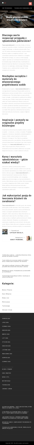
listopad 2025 (6, 349)
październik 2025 (7, 353)
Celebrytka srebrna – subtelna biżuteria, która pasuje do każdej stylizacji (16, 255)
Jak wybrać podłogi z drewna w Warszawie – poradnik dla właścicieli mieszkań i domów (16, 266)
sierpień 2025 (6, 357)
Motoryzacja (6, 302)
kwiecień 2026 (6, 330)
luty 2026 (5, 338)
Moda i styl (5, 298)
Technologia (6, 306)
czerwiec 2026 (6, 326)
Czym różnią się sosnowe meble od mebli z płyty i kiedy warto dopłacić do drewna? (15, 260)
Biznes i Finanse (7, 290)
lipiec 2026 (5, 322)
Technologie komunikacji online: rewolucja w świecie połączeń (16, 276)
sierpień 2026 (6, 318)
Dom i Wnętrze (6, 294)
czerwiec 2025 (6, 361)
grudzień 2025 (6, 346)
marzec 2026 (6, 334)
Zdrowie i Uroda (7, 310)
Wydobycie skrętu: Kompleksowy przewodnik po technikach (16, 271)
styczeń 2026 (6, 342)
